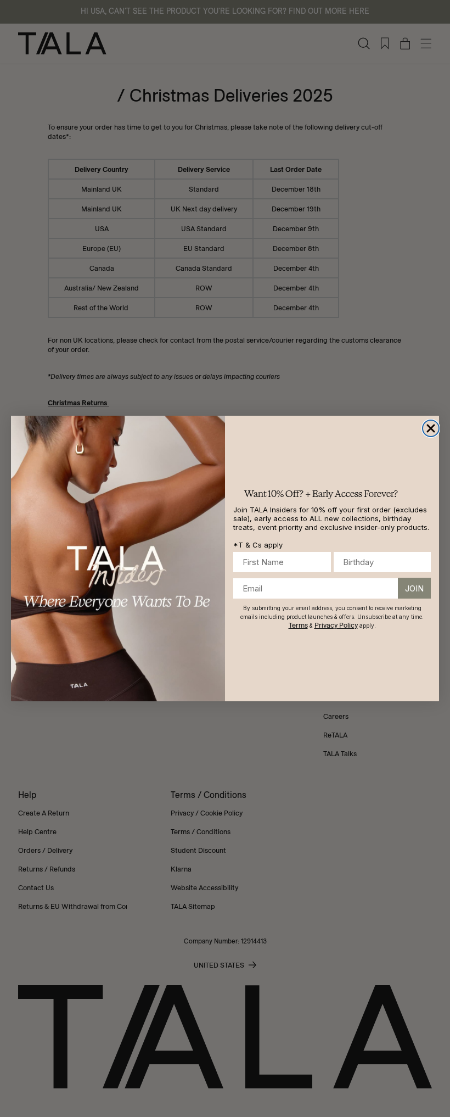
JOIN (414, 588)
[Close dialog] (431, 428)
